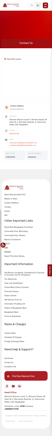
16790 (22, 406)
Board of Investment (12, 239)
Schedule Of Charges (13, 337)
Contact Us (26, 43)
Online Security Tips (26, 421)
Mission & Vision (10, 198)
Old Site (45, 5)
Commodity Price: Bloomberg (16, 231)
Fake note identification (13, 283)
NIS (5, 215)
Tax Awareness (10, 279)
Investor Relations (11, 203)
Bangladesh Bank (11, 312)
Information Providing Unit (14, 304)
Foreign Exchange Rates (14, 341)
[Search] (32, 5)
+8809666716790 (11, 409)
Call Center (8, 358)
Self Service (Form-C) (13, 299)
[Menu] (38, 5)
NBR (6, 248)
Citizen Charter (10, 295)
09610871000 (14, 133)
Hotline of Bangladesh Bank (15, 308)
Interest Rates (10, 333)
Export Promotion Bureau (14, 256)
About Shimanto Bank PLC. (15, 194)
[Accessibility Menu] (3, 245)
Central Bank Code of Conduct (16, 287)
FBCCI (7, 243)
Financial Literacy (11, 291)
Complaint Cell (10, 366)
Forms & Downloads (12, 316)
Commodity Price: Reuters (14, 235)
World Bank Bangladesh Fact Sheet (18, 227)
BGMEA (7, 252)
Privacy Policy (10, 421)
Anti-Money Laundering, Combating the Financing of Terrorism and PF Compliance (24, 273)
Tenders (7, 207)
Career (7, 211)
